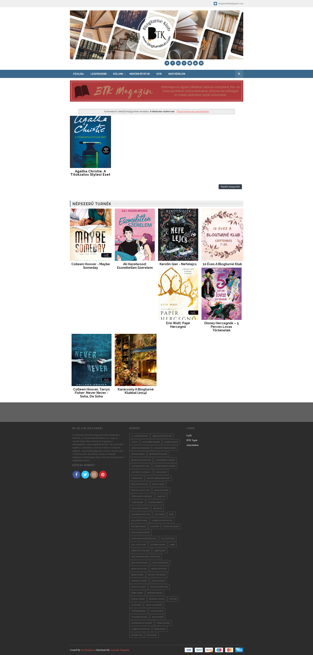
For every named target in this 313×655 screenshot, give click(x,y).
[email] (189, 63)
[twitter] (166, 63)
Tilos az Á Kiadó (154, 605)
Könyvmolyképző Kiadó (143, 539)
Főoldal (78, 74)
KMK (171, 514)
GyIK (159, 74)
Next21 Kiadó (158, 581)
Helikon (157, 508)
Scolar (173, 599)
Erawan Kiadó (161, 490)
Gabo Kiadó (137, 502)
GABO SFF (161, 496)
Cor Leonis (161, 472)
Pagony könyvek (159, 587)
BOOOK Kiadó (138, 454)
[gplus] (178, 63)
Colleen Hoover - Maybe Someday (90, 266)
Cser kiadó (137, 478)
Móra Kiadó (137, 575)
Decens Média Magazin (158, 478)
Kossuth (154, 526)
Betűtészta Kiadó (158, 454)
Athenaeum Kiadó (140, 448)
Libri (172, 545)
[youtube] (195, 63)
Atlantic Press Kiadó (165, 448)
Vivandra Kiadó (139, 617)
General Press (155, 502)
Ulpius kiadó (157, 611)
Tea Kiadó (136, 605)
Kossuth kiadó (171, 526)
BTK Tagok (191, 440)
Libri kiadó (160, 551)
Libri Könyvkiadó (140, 551)
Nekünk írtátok (140, 74)
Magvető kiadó (160, 563)
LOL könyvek (167, 539)
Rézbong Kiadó (157, 599)
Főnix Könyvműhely (141, 496)
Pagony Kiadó (138, 587)
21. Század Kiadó (139, 436)
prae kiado (160, 629)
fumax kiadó (163, 623)
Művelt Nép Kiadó (157, 575)
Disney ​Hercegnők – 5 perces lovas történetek (221, 326)
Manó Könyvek (139, 569)
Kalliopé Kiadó (139, 520)
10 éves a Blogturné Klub (222, 264)
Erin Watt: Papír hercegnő (178, 325)
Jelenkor (160, 514)
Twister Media (138, 611)
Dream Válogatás (140, 490)
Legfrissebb (99, 74)
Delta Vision (158, 484)
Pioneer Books (155, 593)
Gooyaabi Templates (119, 650)
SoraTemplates (87, 650)
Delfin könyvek (139, 484)
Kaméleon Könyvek (162, 520)
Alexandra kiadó (151, 442)
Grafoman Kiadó (140, 508)
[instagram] (184, 63)
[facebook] (172, 63)
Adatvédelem (176, 74)
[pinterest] (201, 63)
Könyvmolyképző (140, 532)
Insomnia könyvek (140, 514)
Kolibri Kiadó (138, 526)
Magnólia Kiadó (139, 563)
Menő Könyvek (159, 569)
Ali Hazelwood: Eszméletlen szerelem (135, 266)
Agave (134, 442)
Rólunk (118, 74)
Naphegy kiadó (139, 581)
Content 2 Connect (141, 472)
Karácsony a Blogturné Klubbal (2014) (136, 391)
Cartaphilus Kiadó (165, 460)
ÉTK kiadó (152, 635)
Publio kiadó (138, 599)
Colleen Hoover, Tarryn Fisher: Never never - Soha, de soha (91, 392)
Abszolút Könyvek (162, 436)
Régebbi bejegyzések (230, 186)
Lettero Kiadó (157, 545)
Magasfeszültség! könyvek (145, 557)
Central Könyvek (140, 466)
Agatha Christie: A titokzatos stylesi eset (90, 172)
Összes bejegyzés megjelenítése (193, 111)
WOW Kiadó (158, 617)
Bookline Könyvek (141, 460)
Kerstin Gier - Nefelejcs (178, 264)
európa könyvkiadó (141, 623)
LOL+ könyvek (138, 545)
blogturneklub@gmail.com (230, 3)
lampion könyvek (140, 629)
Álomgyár (136, 635)
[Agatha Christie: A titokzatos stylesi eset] (90, 142)
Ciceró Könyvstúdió (164, 466)
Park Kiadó (137, 593)
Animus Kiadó (171, 442)
